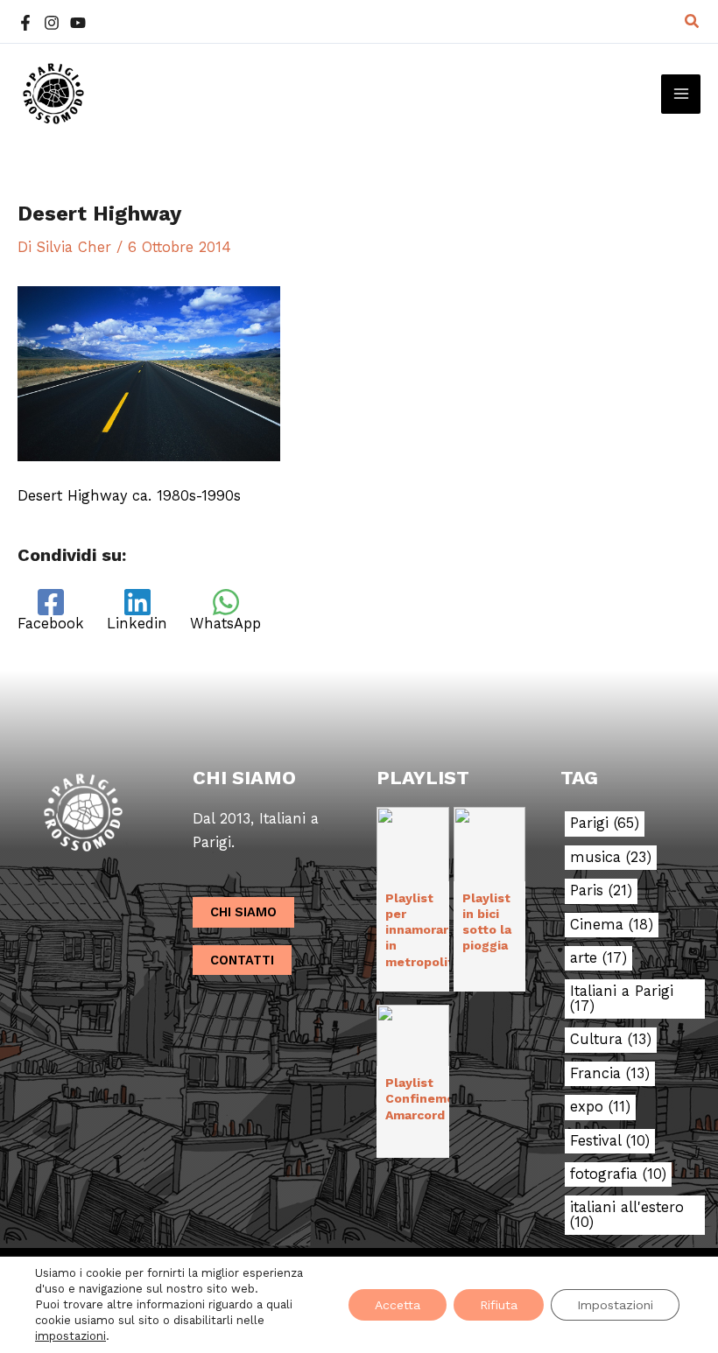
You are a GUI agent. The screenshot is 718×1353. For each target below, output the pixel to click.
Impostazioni (615, 1305)
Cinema (611, 925)
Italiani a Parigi (621, 999)
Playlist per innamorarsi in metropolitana (430, 930)
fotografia (618, 1174)
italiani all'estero (627, 1215)
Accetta (397, 1305)
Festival (610, 1141)
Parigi (604, 824)
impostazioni (70, 1335)
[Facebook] (25, 23)
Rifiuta (498, 1305)
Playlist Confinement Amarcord (426, 1098)
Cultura (610, 1040)
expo (600, 1107)
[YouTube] (78, 23)
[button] (692, 21)
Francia (610, 1074)
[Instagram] (52, 23)
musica (610, 858)
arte (598, 958)
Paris (601, 891)
